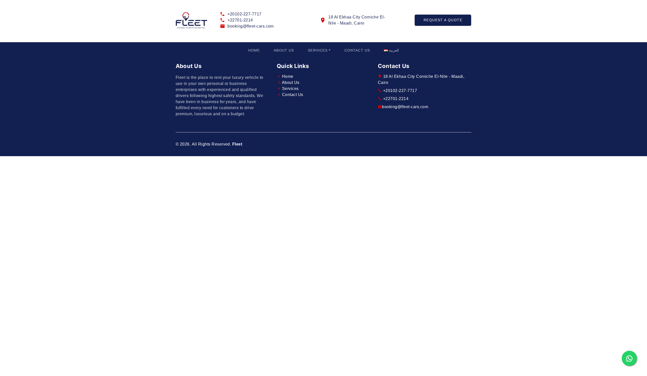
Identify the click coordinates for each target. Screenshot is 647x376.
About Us (284, 50)
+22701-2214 (240, 20)
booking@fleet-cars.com (250, 26)
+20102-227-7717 (244, 14)
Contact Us (357, 50)
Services (318, 50)
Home (254, 50)
